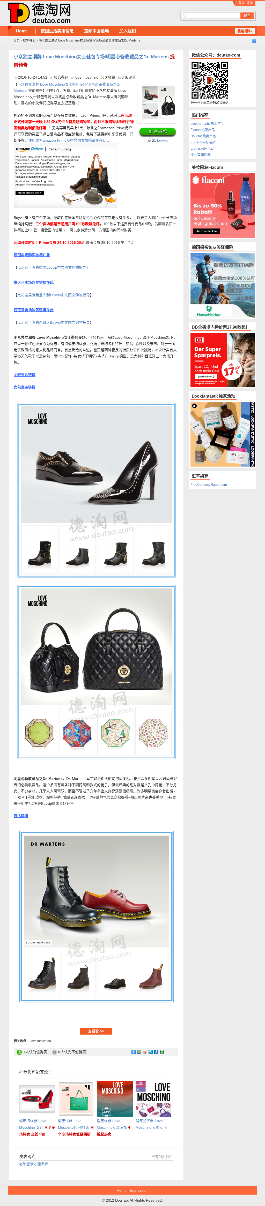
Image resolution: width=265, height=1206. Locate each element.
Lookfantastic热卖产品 (207, 124)
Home (22, 31)
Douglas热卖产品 (203, 136)
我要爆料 (244, 31)
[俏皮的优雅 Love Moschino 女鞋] (37, 1084)
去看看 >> (96, 1031)
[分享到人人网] (156, 1052)
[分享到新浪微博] (145, 1052)
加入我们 (127, 31)
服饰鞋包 (29, 40)
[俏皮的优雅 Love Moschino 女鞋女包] (154, 1084)
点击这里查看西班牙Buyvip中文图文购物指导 (53, 322)
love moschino (86, 77)
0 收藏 (110, 77)
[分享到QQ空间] (139, 1052)
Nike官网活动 (200, 155)
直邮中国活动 (96, 31)
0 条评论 (129, 77)
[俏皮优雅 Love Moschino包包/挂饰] (76, 1084)
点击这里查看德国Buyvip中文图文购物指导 (51, 267)
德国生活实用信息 (57, 31)
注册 (250, 3)
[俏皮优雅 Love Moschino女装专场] (115, 1084)
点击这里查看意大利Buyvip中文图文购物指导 (53, 295)
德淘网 (86, 13)
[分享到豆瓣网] (162, 1052)
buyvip (162, 140)
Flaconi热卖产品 (202, 130)
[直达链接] (157, 132)
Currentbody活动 (202, 142)
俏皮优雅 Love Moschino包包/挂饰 (76, 1127)
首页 (16, 40)
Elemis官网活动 (202, 148)
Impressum (139, 1190)
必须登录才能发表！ (35, 1164)
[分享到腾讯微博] (150, 1052)
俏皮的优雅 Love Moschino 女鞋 (37, 1127)
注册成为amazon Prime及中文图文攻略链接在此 (67, 140)
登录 (241, 3)
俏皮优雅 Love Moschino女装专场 (113, 1127)
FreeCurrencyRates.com (208, 485)
